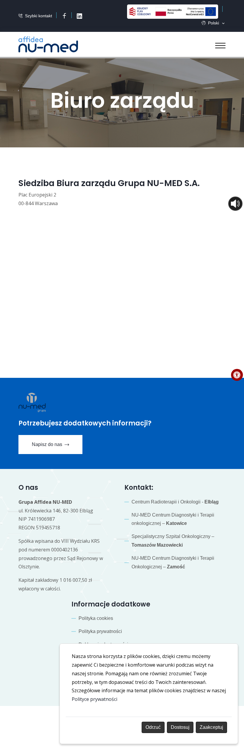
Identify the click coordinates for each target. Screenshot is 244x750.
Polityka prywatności (100, 631)
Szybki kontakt (38, 15)
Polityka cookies (96, 618)
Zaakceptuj (211, 727)
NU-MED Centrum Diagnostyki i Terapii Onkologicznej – (173, 562)
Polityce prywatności (94, 699)
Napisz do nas (47, 444)
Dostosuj (180, 727)
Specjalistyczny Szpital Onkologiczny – (173, 541)
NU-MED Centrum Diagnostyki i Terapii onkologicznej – (173, 519)
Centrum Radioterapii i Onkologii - (175, 501)
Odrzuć (153, 727)
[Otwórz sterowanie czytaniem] (235, 204)
